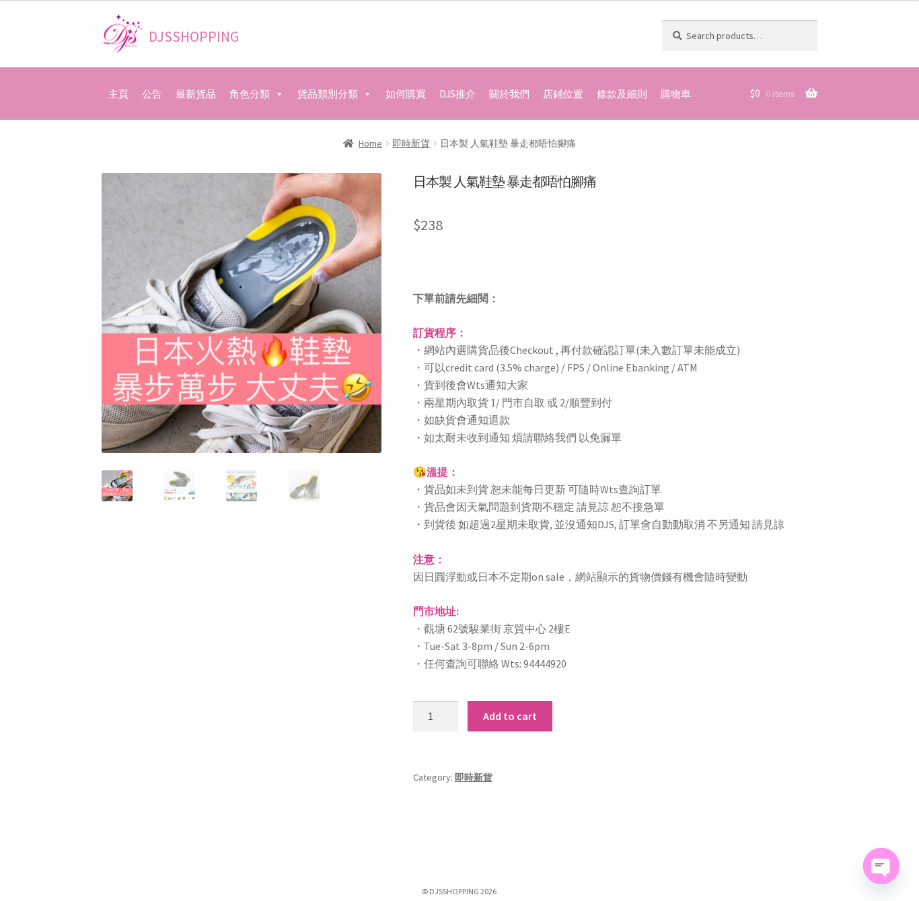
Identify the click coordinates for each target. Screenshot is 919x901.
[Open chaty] (881, 866)
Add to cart (510, 716)
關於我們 (509, 93)
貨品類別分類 (327, 93)
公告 (152, 93)
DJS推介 (457, 93)
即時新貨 (411, 143)
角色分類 (249, 93)
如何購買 (405, 93)
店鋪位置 (563, 93)
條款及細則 (622, 93)
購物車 (676, 93)
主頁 (118, 93)
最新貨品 (196, 93)
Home (370, 143)
